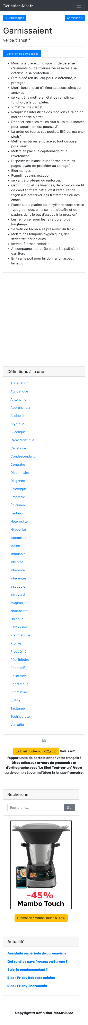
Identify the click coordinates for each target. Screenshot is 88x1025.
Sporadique (19, 684)
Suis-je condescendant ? (27, 969)
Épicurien (17, 505)
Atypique (17, 424)
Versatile (17, 725)
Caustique (18, 448)
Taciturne (17, 708)
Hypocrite (18, 529)
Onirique (16, 619)
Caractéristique (22, 440)
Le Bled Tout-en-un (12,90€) (36, 751)
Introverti (17, 594)
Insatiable (17, 586)
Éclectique (18, 489)
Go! (69, 807)
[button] (14, 17)
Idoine (15, 546)
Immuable (17, 554)
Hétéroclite (19, 521)
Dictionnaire (19, 473)
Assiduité (17, 416)
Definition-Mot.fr (18, 5)
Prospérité (18, 651)
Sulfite (15, 700)
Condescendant (22, 456)
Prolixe (15, 643)
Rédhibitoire (19, 660)
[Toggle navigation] (79, 6)
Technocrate (20, 716)
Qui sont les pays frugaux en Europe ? (37, 961)
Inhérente (17, 570)
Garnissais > (75, 18)
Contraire (17, 464)
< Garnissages (14, 18)
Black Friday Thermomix (27, 986)
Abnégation (19, 383)
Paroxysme (19, 627)
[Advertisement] (44, 319)
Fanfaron (17, 513)
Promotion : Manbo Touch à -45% (41, 918)
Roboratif (17, 668)
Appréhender (20, 407)
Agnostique (19, 391)
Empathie (17, 497)
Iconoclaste (19, 538)
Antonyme (18, 399)
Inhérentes (18, 578)
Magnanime (19, 603)
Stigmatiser (19, 692)
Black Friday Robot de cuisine (31, 978)
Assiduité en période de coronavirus (36, 953)
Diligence (17, 481)
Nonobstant (19, 611)
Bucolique (18, 432)
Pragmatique (20, 635)
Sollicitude (18, 676)
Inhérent (16, 562)
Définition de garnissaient (22, 53)
